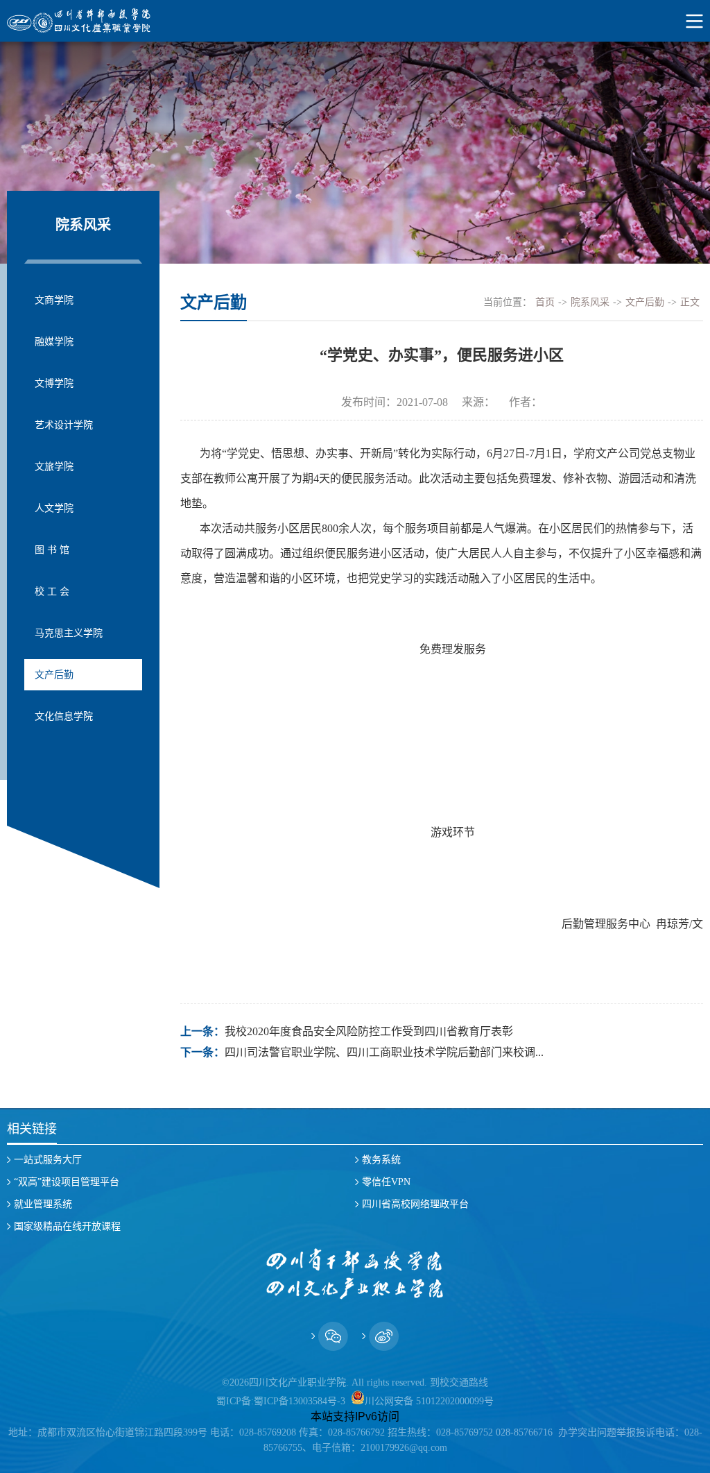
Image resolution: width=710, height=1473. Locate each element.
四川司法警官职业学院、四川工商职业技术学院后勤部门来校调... (384, 1052)
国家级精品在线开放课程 (67, 1226)
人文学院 (54, 508)
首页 (545, 302)
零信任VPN (386, 1182)
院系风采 (590, 302)
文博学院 (54, 383)
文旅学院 (54, 466)
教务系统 (381, 1160)
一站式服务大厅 (48, 1160)
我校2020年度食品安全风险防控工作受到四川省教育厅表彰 (369, 1031)
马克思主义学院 (69, 633)
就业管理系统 (43, 1204)
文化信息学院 (64, 716)
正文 (690, 302)
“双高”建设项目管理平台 (66, 1182)
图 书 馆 (52, 550)
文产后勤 (54, 675)
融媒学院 (54, 342)
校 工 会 (52, 591)
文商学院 (54, 300)
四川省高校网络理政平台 (415, 1204)
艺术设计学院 (64, 425)
